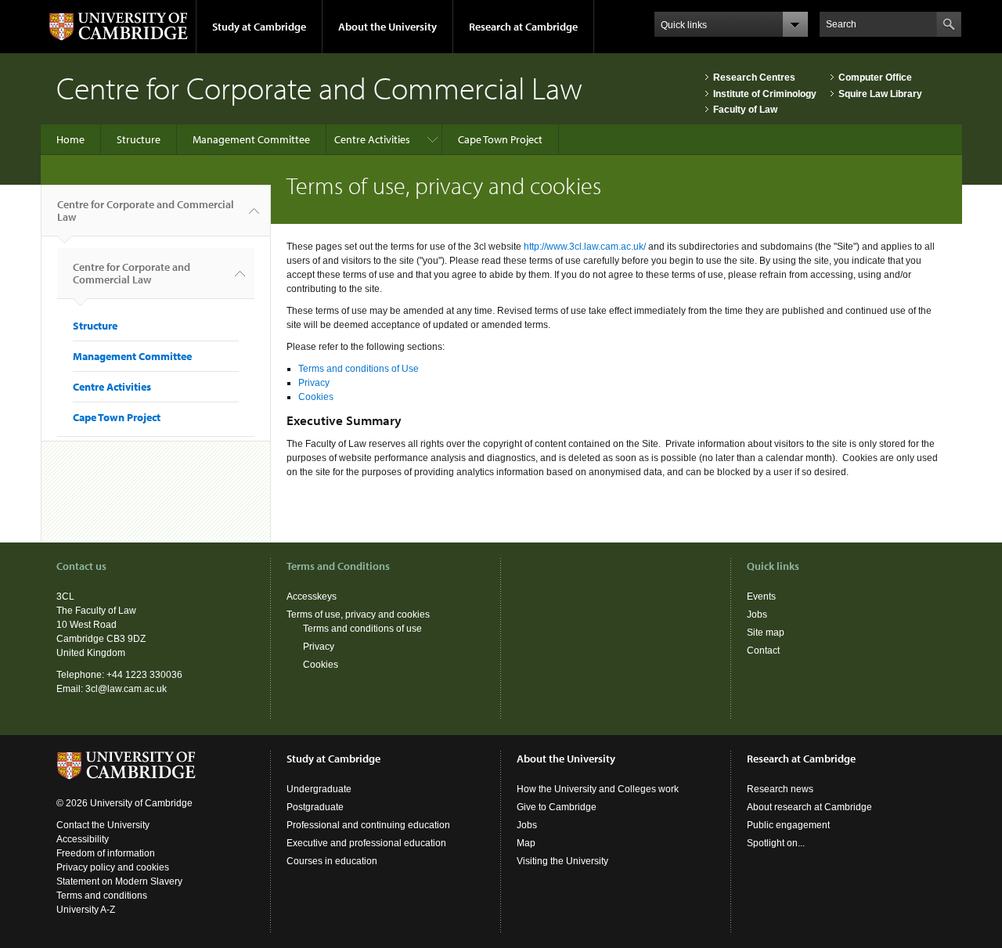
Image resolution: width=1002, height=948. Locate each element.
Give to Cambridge (557, 807)
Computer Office (875, 77)
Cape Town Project (500, 139)
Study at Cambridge (259, 27)
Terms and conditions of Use (358, 368)
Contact (763, 650)
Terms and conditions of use (362, 628)
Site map (765, 632)
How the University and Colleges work (598, 789)
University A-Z (85, 909)
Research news (780, 789)
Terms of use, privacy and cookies (358, 614)
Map (526, 843)
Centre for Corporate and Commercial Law (145, 210)
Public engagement (788, 825)
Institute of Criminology (764, 93)
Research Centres (754, 77)
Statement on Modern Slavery (119, 881)
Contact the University (103, 825)
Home (70, 139)
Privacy (314, 382)
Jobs (757, 614)
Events (761, 596)
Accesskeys (312, 596)
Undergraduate (319, 789)
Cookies (315, 396)
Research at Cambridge (523, 27)
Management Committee (251, 139)
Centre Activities (372, 139)
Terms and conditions (101, 895)
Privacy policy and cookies (112, 867)
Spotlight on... (776, 843)
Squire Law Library (880, 93)
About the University (387, 27)
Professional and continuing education (368, 825)
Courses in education (332, 861)
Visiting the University (562, 861)
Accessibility (82, 839)
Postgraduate (315, 807)
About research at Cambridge (809, 807)
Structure (138, 139)
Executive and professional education (366, 843)
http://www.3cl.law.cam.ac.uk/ (585, 246)
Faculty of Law (745, 109)
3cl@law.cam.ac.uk (126, 688)
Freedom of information (105, 853)
